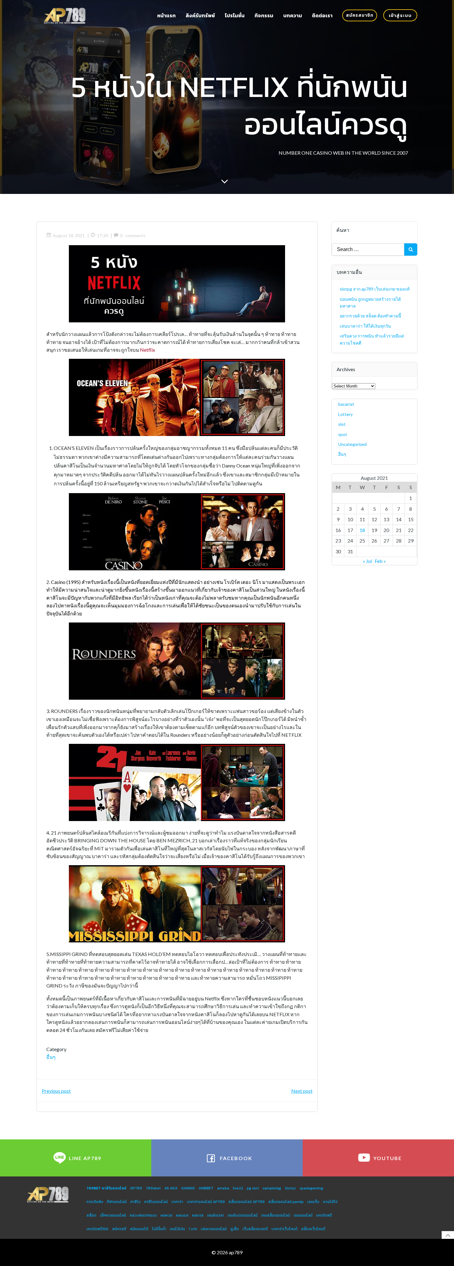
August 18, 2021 (69, 235)
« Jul (367, 561)
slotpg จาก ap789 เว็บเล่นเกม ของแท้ (375, 288)
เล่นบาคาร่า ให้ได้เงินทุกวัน (365, 326)
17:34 (102, 235)
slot (342, 424)
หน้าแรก (166, 15)
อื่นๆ (51, 1057)
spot (342, 434)
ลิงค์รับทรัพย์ (200, 15)
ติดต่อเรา (322, 15)
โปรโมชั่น (235, 15)
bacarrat (346, 404)
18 (362, 530)
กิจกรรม (263, 15)
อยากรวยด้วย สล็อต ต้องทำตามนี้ (370, 315)
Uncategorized (352, 444)
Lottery (345, 414)
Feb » (380, 561)
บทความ (292, 15)
